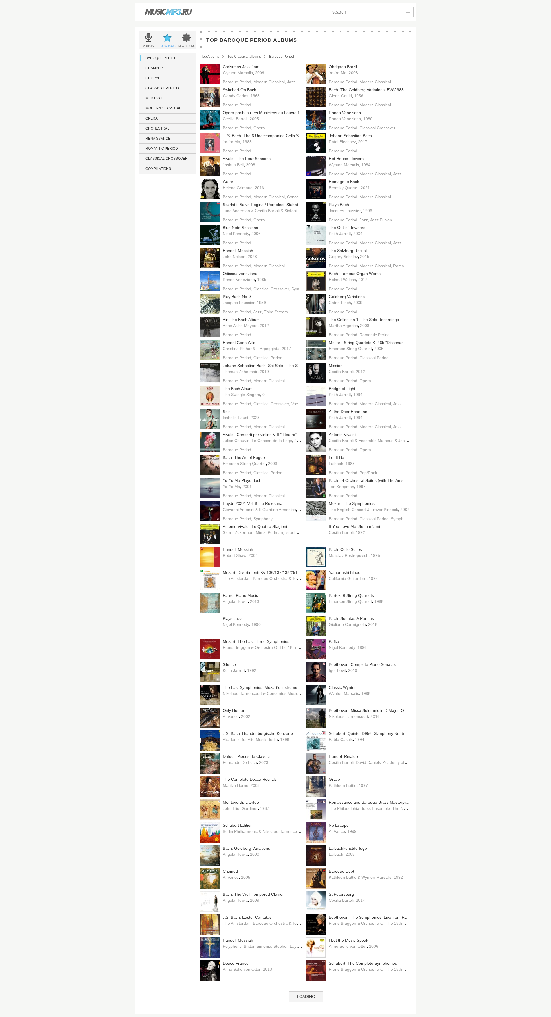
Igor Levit (337, 670)
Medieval (154, 98)
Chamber (154, 68)
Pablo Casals (341, 739)
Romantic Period (161, 149)
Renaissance (157, 139)
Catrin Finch (340, 302)
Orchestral (157, 128)
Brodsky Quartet (343, 187)
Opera (151, 118)
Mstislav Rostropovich (348, 555)
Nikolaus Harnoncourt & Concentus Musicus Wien (268, 693)
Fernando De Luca (240, 762)
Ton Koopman (341, 486)
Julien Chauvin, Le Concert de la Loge (257, 440)
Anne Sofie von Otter (348, 946)
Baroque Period (161, 58)
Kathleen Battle (342, 785)
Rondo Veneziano (345, 118)
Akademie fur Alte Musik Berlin (250, 739)
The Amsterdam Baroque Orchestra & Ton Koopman (270, 578)
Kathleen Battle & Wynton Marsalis (360, 877)
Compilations (158, 169)
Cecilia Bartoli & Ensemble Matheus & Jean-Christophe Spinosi (386, 440)
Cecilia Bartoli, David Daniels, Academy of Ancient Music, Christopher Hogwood (400, 762)
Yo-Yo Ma (337, 72)
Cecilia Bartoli (235, 118)
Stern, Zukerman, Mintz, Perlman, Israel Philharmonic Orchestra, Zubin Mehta (293, 532)
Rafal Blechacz (342, 141)
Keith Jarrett (340, 233)
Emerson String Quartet (350, 348)
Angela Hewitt (235, 601)
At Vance (231, 716)
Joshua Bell (233, 164)
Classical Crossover (166, 159)
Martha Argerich (343, 325)
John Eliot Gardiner (240, 808)
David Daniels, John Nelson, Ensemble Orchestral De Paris (276, 992)
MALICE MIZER (343, 992)
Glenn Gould (340, 95)
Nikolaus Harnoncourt (348, 716)
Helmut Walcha (342, 279)
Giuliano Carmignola (347, 624)
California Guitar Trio (347, 578)
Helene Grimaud (238, 187)
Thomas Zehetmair (240, 371)
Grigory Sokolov (343, 256)
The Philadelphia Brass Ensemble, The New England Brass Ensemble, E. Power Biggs (407, 808)
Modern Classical (163, 108)
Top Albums (210, 57)
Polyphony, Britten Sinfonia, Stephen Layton (262, 946)
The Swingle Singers (241, 394)
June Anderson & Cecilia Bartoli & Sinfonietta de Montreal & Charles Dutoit (290, 210)
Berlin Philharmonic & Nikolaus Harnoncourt (262, 831)
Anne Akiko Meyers (240, 325)
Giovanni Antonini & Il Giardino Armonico (259, 509)
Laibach (336, 463)
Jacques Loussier (345, 210)
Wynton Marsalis (238, 72)
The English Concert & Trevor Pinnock (363, 509)
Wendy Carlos (235, 95)
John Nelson (234, 256)
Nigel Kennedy (236, 233)
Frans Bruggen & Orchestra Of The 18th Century (267, 647)
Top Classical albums (244, 57)
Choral (152, 78)
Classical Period (162, 88)
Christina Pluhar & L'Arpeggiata (251, 348)
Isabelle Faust (235, 417)
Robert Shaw (234, 555)
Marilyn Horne (235, 785)
